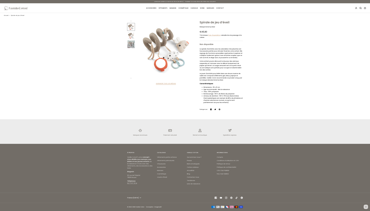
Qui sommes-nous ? (194, 157)
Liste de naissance (193, 184)
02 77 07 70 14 (132, 183)
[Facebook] (216, 198)
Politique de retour (223, 164)
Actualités (190, 170)
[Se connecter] (356, 8)
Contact (220, 8)
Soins (202, 8)
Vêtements (163, 8)
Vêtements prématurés (165, 160)
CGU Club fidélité (223, 170)
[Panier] (365, 8)
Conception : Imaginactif (153, 207)
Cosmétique (183, 8)
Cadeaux (194, 8)
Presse (189, 160)
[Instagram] (226, 198)
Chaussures (161, 164)
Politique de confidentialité (226, 167)
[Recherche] (360, 8)
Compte (220, 157)
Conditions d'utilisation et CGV (228, 160)
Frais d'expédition (214, 35)
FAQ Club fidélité (223, 174)
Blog (188, 174)
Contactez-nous (193, 177)
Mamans (172, 8)
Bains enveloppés (193, 164)
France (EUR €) (133, 198)
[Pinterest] (231, 198)
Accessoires (151, 8)
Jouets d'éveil (162, 177)
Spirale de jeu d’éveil (17, 15)
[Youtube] (221, 198)
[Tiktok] (236, 198)
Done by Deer (210, 27)
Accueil (6, 15)
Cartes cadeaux (193, 167)
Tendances (191, 180)
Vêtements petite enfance (167, 157)
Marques (210, 8)
